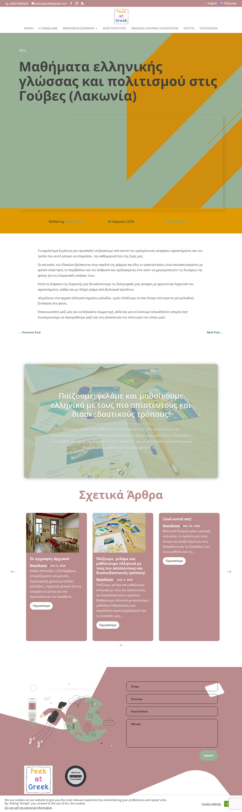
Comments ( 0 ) (176, 222)
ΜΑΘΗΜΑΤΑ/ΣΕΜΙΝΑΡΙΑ (78, 28)
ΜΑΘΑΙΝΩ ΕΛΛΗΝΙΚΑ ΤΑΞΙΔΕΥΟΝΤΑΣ (155, 28)
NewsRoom (102, 424)
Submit (208, 755)
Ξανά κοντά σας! (177, 518)
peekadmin (73, 222)
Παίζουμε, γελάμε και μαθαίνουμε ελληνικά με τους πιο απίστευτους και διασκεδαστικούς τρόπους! (121, 405)
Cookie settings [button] (211, 804)
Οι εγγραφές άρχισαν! (49, 558)
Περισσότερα (41, 606)
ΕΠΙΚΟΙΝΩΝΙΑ (209, 28)
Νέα (22, 50)
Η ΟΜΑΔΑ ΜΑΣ (48, 28)
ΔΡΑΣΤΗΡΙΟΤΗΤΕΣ (114, 28)
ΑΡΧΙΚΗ (29, 28)
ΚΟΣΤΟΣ (189, 28)
